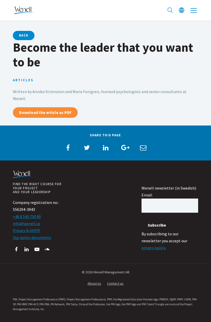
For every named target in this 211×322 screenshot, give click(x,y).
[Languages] (181, 10)
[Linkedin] (26, 249)
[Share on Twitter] (86, 147)
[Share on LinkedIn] (105, 147)
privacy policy (153, 247)
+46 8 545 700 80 (27, 216)
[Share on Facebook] (67, 147)
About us (94, 283)
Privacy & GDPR (26, 230)
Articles (23, 80)
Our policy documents (32, 237)
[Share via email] (143, 147)
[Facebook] (16, 249)
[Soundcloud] (47, 249)
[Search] (170, 10)
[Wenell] (24, 9)
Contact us (115, 283)
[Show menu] (193, 10)
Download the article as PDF (45, 112)
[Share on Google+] (124, 147)
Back (23, 35)
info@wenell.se (26, 223)
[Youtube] (36, 249)
